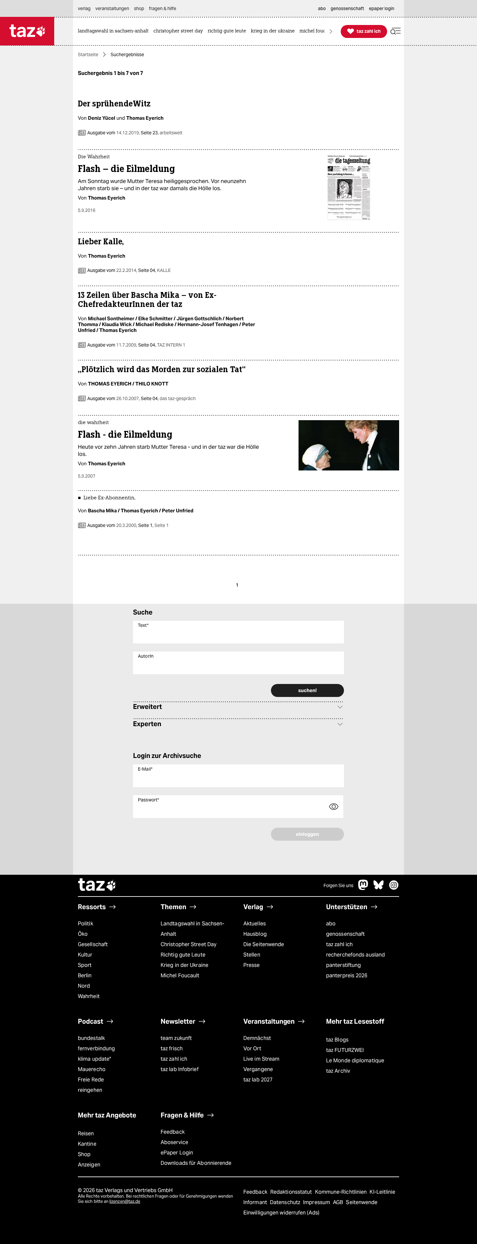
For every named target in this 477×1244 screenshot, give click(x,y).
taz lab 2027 (258, 1079)
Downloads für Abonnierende (196, 1163)
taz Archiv (338, 1070)
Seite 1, (153, 525)
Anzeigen (89, 1164)
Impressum (317, 1202)
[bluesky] (378, 888)
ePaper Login (177, 1152)
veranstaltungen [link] (112, 8)
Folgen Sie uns (338, 885)
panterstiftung (343, 965)
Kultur (85, 954)
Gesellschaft (93, 944)
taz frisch (172, 1048)
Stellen (251, 954)
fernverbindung (96, 1048)
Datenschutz (285, 1202)
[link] (115, 31)
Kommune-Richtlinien (341, 1192)
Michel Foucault (180, 975)
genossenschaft (345, 934)
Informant (255, 1202)
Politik (85, 923)
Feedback (173, 1131)
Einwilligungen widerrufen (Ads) (281, 1212)
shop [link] (139, 8)
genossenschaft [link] (347, 8)
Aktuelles (254, 923)
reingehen (90, 1090)
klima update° (94, 1058)
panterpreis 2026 (347, 975)
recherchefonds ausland (355, 954)
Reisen (86, 1133)
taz (97, 885)
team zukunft (176, 1038)
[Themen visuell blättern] (330, 31)
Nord (84, 985)
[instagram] (394, 888)
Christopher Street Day (188, 944)
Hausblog (255, 934)
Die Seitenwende (263, 944)
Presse (251, 965)
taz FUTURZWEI (345, 1050)
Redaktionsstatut (291, 1192)
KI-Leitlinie (382, 1192)
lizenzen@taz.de (124, 1201)
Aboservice (174, 1142)
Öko (83, 934)
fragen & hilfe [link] (162, 8)
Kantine (87, 1143)
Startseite (88, 54)
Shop (84, 1154)
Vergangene (258, 1069)
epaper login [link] (381, 8)
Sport (85, 965)
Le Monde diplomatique (355, 1060)
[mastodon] (363, 888)
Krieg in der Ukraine (184, 965)
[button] (395, 31)
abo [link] (322, 8)
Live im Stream (261, 1058)
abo (331, 923)
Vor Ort (252, 1048)
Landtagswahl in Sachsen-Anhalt (192, 928)
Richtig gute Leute (183, 954)
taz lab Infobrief (180, 1069)
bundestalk (91, 1038)
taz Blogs (337, 1039)
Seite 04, (154, 270)
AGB (338, 1202)
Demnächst (257, 1038)
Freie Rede (91, 1079)
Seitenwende (361, 1202)
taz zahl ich (339, 944)
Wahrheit (89, 996)
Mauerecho (91, 1069)
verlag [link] (84, 8)
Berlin (85, 975)
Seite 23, (161, 133)
